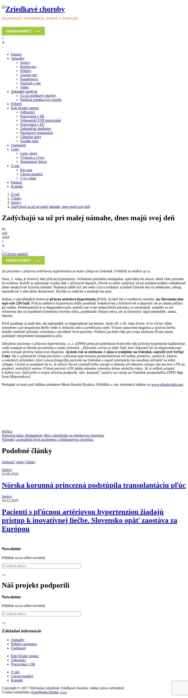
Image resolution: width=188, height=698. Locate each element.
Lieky (15, 149)
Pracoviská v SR (32, 116)
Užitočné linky (30, 137)
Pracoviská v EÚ (32, 124)
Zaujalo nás (28, 75)
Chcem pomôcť (31, 174)
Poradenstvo (29, 79)
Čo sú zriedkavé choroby (38, 96)
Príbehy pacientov (24, 644)
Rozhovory (28, 67)
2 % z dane (28, 178)
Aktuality (18, 58)
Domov (16, 54)
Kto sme (26, 170)
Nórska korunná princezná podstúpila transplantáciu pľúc (94, 485)
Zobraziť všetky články (19, 462)
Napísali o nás (30, 83)
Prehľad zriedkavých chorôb (40, 100)
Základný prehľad (24, 91)
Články (16, 198)
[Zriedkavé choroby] (94, 13)
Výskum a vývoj (32, 157)
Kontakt (17, 186)
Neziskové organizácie (36, 133)
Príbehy (25, 71)
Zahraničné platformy (35, 129)
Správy (25, 62)
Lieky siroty (29, 153)
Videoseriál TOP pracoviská (40, 120)
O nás (15, 166)
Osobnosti (18, 145)
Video (24, 87)
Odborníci (27, 112)
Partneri (16, 182)
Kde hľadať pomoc (25, 108)
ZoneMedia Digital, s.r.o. (49, 692)
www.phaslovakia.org (167, 384)
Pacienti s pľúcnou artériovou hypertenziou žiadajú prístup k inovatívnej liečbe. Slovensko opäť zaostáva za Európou (89, 520)
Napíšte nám (29, 141)
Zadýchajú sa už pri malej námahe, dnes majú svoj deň (50, 207)
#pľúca (7, 431)
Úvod (15, 194)
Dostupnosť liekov (33, 162)
